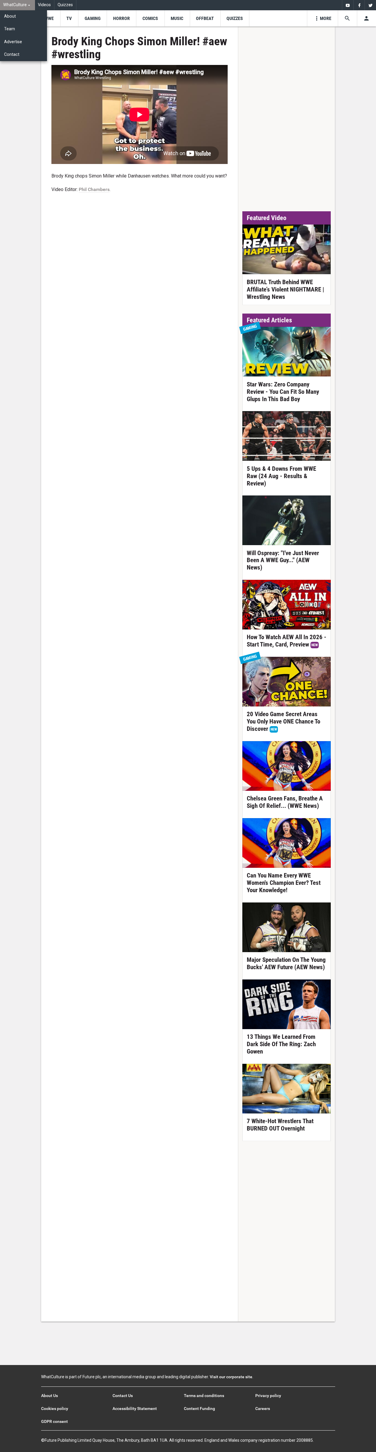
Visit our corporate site (231, 1376)
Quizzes (65, 4)
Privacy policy (268, 1395)
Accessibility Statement (135, 1408)
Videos (44, 4)
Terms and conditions (204, 1395)
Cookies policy (54, 1408)
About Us (49, 1395)
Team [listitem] (9, 28)
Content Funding (199, 1408)
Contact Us (123, 1395)
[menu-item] (49, 18)
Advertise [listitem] (13, 41)
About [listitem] (10, 16)
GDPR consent (54, 1421)
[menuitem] (17, 5)
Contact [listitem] (11, 54)
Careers (262, 1408)
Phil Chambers (94, 189)
